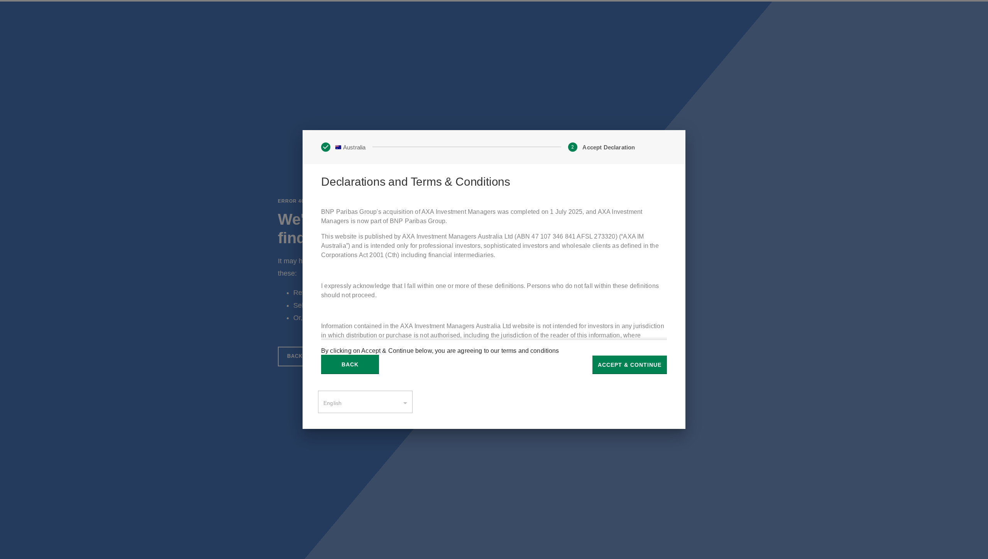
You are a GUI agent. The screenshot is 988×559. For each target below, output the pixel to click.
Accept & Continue (629, 365)
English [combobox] (332, 403)
